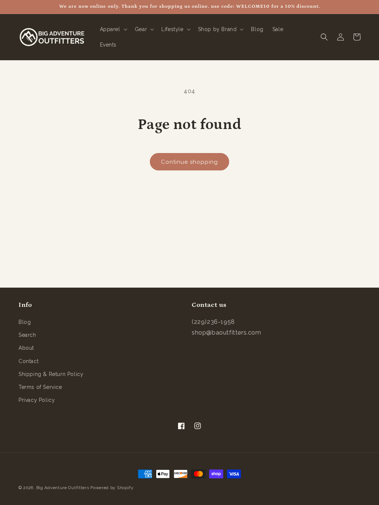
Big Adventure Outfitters (62, 487)
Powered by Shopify (112, 487)
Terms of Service (40, 387)
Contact (28, 361)
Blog (25, 322)
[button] (112, 29)
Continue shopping (189, 162)
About (26, 348)
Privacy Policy (37, 400)
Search (27, 335)
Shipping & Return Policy (51, 374)
